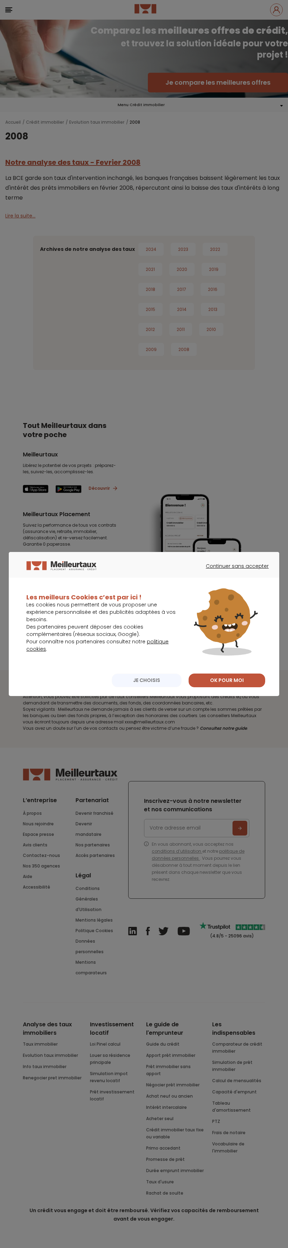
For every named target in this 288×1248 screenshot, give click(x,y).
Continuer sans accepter (234, 572)
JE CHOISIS (146, 680)
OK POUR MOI (227, 680)
